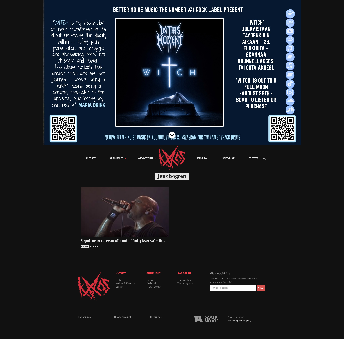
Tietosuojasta (185, 283)
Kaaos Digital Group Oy (239, 320)
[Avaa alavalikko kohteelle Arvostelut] (155, 158)
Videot (119, 287)
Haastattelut (154, 287)
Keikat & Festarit (125, 283)
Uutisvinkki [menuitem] (228, 158)
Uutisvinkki (184, 280)
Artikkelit (151, 283)
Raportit (151, 280)
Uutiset (120, 280)
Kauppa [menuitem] (202, 158)
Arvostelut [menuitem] (145, 158)
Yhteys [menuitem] (253, 158)
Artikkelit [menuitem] (116, 158)
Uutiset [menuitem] (91, 158)
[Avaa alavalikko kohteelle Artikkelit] (125, 158)
